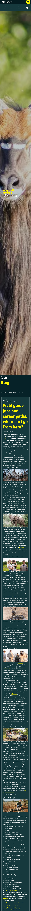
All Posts (3, 392)
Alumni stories (12, 392)
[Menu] (28, 2)
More (20, 392)
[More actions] (27, 400)
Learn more (27, 8)
